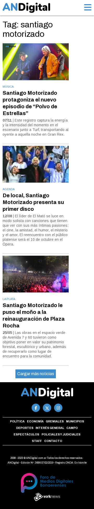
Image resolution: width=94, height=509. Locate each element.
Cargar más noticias (35, 374)
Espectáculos (26, 434)
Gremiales (55, 421)
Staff (37, 440)
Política (17, 421)
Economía (35, 421)
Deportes (24, 427)
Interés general (50, 427)
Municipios (75, 421)
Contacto (53, 440)
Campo (72, 427)
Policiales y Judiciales (61, 434)
